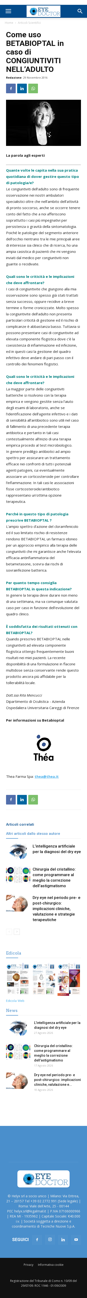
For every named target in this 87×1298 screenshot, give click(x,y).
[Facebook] (37, 1240)
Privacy (28, 1265)
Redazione (14, 77)
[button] (80, 11)
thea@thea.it (47, 776)
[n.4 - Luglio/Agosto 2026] (17, 980)
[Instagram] (50, 1239)
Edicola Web (15, 1000)
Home (9, 23)
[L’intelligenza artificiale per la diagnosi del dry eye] (18, 851)
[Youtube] (76, 1240)
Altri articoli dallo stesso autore (33, 833)
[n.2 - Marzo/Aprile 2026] (69, 980)
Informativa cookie (51, 1265)
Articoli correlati (20, 824)
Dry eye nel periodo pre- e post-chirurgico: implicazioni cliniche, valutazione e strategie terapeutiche (56, 908)
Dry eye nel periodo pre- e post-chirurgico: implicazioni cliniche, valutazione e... (57, 1079)
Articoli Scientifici (29, 23)
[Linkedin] (63, 1240)
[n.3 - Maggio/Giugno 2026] (43, 980)
